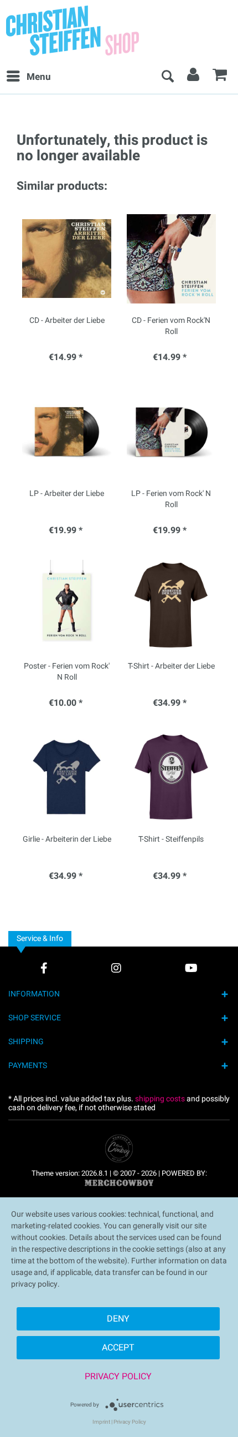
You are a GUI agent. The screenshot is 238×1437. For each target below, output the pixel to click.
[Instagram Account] (116, 968)
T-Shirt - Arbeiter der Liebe (171, 666)
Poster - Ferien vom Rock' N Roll (67, 672)
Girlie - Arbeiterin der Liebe (67, 839)
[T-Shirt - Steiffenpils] (171, 777)
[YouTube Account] (191, 968)
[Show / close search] (167, 77)
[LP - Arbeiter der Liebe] (66, 431)
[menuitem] (28, 77)
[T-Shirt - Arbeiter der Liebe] (171, 604)
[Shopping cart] (220, 77)
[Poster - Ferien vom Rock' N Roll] (66, 604)
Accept (118, 1347)
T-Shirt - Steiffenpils (171, 839)
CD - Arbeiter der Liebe (67, 320)
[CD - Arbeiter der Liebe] (66, 258)
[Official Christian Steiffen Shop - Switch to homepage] (97, 30)
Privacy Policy (118, 1376)
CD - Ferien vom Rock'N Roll (171, 326)
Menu (39, 77)
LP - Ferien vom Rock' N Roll (171, 499)
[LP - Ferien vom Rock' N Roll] (171, 431)
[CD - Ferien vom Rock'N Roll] (171, 258)
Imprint (101, 1422)
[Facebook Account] (44, 968)
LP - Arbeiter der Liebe (66, 493)
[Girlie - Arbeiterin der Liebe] (66, 777)
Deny (118, 1318)
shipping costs (160, 1099)
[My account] (194, 77)
